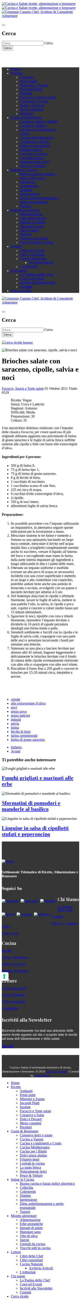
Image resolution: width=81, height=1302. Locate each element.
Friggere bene (31, 150)
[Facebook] (17, 57)
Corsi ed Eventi (32, 279)
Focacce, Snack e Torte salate (23, 388)
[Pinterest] (35, 57)
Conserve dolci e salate (38, 122)
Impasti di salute (33, 222)
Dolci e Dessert (32, 105)
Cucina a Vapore (33, 126)
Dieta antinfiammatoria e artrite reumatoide (39, 200)
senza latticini (20, 715)
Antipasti (27, 77)
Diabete (26, 190)
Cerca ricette (21, 291)
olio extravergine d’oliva (28, 703)
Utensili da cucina (34, 238)
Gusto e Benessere (15, 957)
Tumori (25, 206)
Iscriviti (7, 1046)
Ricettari (26, 113)
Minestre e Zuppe (34, 85)
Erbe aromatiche (33, 218)
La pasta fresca (32, 158)
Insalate (26, 93)
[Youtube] (26, 57)
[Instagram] (22, 57)
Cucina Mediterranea (36, 138)
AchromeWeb (42, 1075)
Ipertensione (30, 194)
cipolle (15, 699)
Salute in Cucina (24, 170)
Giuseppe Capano (57, 1071)
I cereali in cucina (34, 154)
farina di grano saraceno (28, 740)
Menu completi (31, 109)
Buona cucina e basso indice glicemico (37, 176)
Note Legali (10, 933)
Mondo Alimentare (15, 971)
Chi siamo (19, 271)
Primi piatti (28, 81)
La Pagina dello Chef (37, 275)
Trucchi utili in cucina (36, 242)
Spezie (25, 234)
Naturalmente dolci (35, 162)
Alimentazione (31, 214)
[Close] (3, 25)
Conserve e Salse (34, 101)
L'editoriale (28, 266)
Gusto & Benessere (26, 117)
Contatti (26, 287)
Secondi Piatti (31, 89)
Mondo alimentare (25, 210)
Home (15, 69)
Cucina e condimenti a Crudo (40, 1143)
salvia (15, 723)
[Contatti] (13, 57)
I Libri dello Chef (14, 988)
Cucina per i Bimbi (34, 142)
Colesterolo (29, 186)
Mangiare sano (32, 226)
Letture (16, 246)
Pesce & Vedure (33, 166)
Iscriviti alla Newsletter (38, 283)
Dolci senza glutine (35, 146)
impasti (16, 719)
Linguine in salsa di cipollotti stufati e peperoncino (35, 831)
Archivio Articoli (41, 262)
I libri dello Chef (32, 250)
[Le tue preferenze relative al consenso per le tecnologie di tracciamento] (4, 976)
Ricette (16, 73)
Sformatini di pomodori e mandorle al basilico (31, 806)
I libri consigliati (32, 254)
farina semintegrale (24, 735)
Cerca (7, 48)
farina (15, 727)
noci (14, 707)
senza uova (19, 711)
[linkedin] (31, 57)
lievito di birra (21, 731)
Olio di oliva (29, 230)
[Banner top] (40, 16)
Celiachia (27, 182)
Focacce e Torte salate (38, 97)
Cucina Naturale (33, 258)
